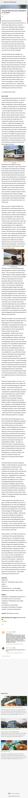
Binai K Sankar (9, 647)
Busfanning (4, 621)
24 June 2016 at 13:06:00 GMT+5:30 (14, 653)
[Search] (26, 2)
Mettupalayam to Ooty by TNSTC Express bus (10, 729)
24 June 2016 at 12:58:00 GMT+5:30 (14, 644)
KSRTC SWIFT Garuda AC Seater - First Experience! (12, 707)
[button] (2, 17)
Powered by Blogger (15, 793)
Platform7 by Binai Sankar (10, 2)
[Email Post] (2, 619)
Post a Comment (6, 656)
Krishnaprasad (9, 631)
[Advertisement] (14, 675)
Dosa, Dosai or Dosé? (5, 751)
